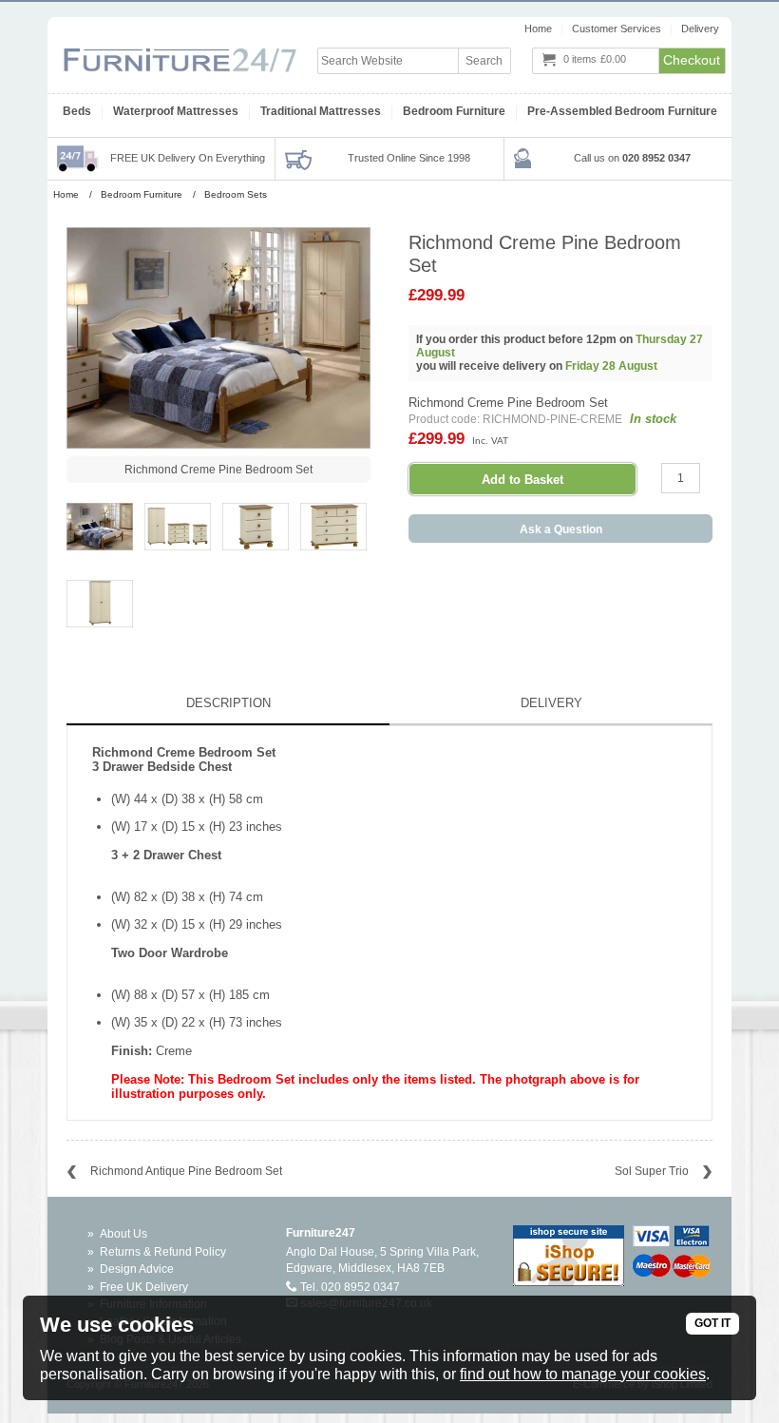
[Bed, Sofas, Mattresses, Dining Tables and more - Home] (180, 50)
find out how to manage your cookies (583, 1374)
